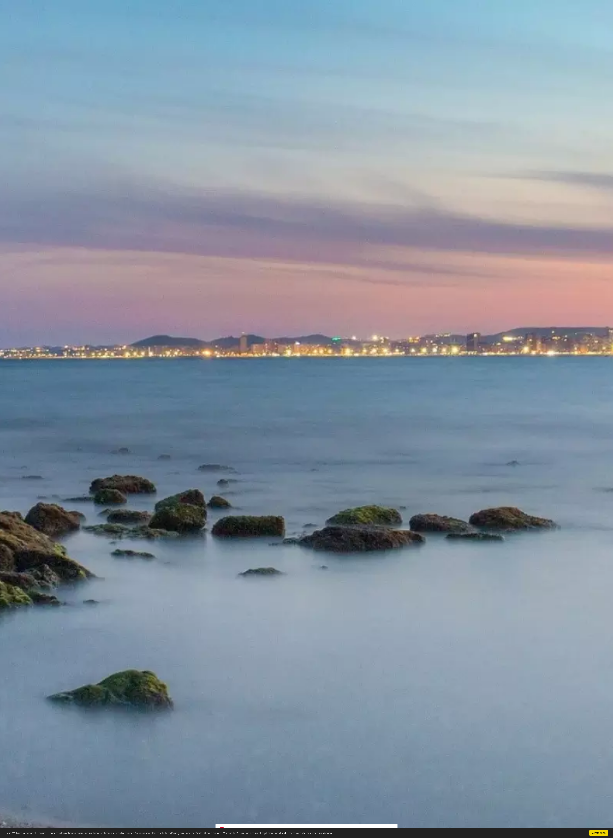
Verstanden (599, 832)
